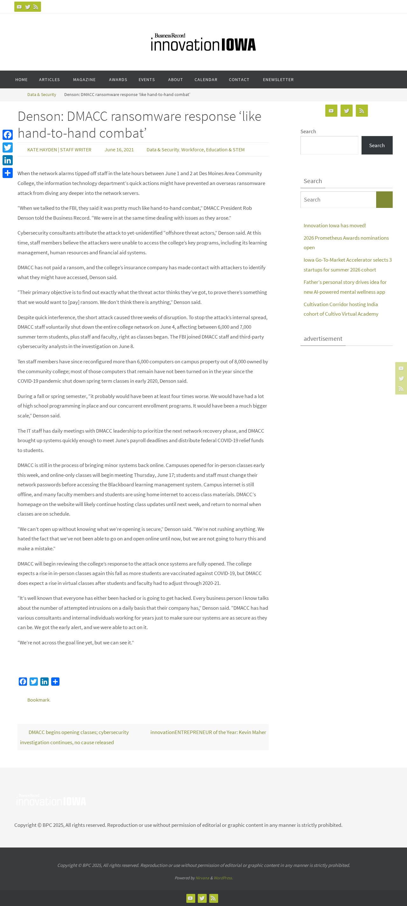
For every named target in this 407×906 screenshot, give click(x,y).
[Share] (7, 173)
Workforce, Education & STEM (213, 149)
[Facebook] (7, 134)
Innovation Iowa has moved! (335, 225)
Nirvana (202, 878)
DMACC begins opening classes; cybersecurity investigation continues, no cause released (74, 737)
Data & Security (41, 94)
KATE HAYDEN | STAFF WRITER (59, 149)
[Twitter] (28, 7)
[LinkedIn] (7, 160)
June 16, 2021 (119, 149)
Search (308, 131)
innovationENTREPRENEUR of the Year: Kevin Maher (208, 732)
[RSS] (36, 7)
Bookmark (38, 700)
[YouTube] (19, 7)
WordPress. (223, 878)
